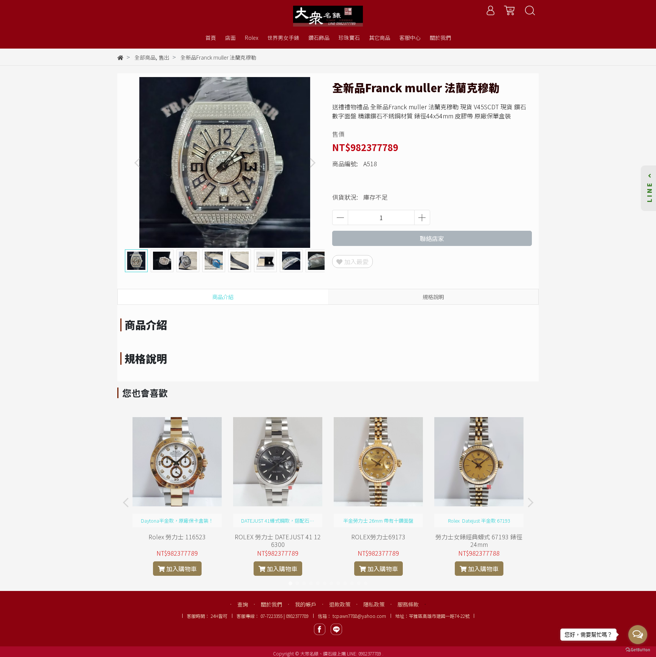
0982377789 (370, 653)
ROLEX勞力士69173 (378, 536)
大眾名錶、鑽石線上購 (323, 653)
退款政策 (339, 604)
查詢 (242, 604)
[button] (312, 162)
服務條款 (408, 604)
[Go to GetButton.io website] (638, 649)
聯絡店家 (432, 238)
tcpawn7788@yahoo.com (359, 616)
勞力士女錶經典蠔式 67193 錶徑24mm (478, 540)
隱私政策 (374, 604)
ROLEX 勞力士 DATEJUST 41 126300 (278, 540)
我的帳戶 (305, 604)
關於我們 (271, 604)
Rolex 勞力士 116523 (177, 536)
